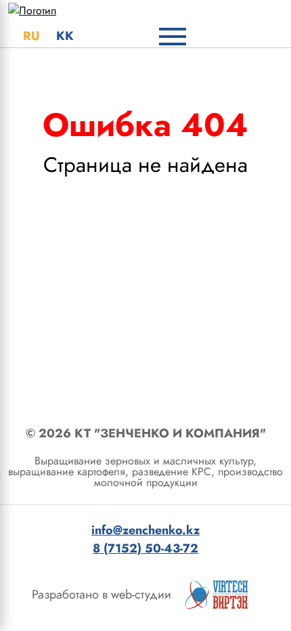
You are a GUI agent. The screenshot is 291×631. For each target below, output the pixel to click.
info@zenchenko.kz (145, 530)
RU (31, 36)
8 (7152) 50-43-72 (145, 548)
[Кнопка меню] (172, 36)
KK (65, 36)
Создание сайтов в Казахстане (218, 594)
